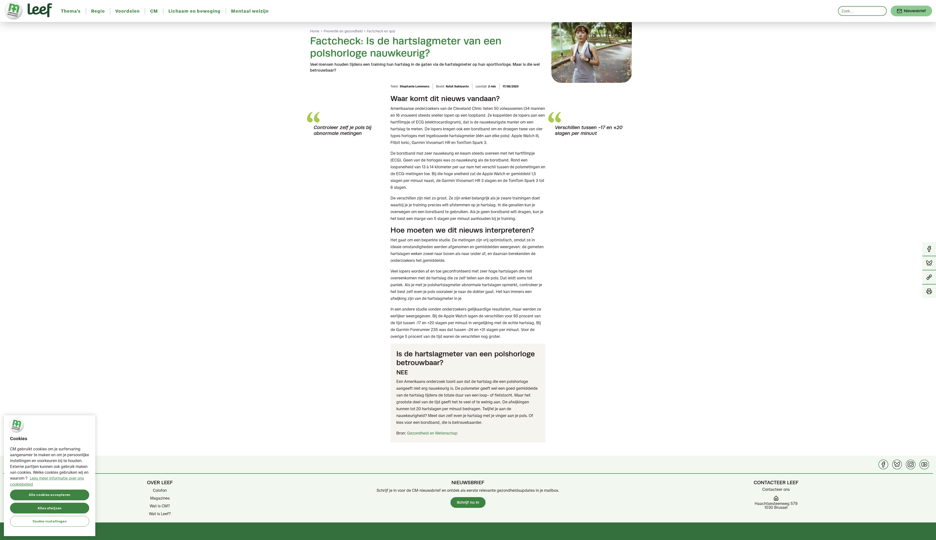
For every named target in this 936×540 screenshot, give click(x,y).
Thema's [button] (71, 11)
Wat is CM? (160, 506)
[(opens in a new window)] (883, 464)
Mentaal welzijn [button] (250, 11)
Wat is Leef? (160, 513)
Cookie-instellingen (50, 521)
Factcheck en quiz (381, 31)
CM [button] (154, 11)
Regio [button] (98, 11)
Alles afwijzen (50, 507)
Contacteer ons (776, 489)
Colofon (160, 490)
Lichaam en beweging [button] (194, 11)
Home (314, 31)
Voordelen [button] (127, 11)
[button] (929, 277)
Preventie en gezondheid (343, 31)
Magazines (160, 498)
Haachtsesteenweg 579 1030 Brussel (776, 505)
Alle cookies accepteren (49, 494)
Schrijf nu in (468, 502)
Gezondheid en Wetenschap (432, 433)
